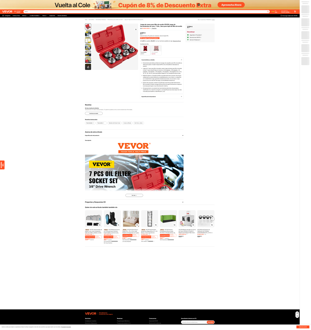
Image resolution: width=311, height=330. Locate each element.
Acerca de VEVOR (153, 321)
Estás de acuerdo (303, 326)
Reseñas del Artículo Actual (114, 123)
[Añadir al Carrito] (99, 225)
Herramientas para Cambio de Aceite (115, 19)
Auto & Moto (91, 19)
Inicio (86, 19)
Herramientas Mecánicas (101, 19)
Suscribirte (210, 322)
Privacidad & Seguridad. (66, 326)
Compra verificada (127, 123)
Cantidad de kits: (144, 44)
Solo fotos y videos (138, 123)
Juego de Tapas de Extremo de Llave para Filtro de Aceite (134, 19)
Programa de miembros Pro (124, 323)
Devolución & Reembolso (91, 323)
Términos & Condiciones (155, 323)
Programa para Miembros (123, 321)
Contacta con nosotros (90, 321)
